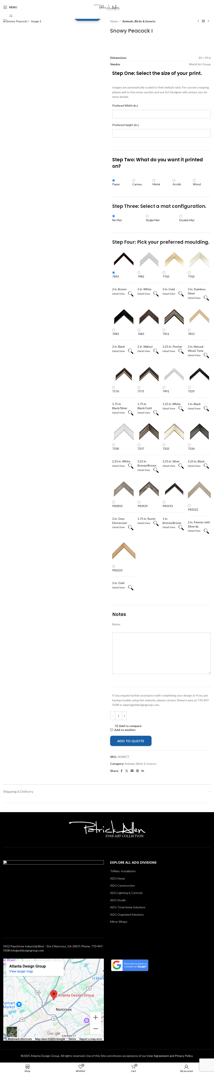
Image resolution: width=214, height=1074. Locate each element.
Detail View (120, 293)
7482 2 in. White (145, 283)
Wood (197, 184)
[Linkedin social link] (142, 771)
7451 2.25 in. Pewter (172, 340)
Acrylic (177, 184)
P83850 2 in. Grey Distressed (119, 514)
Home (114, 21)
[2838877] (22, 21)
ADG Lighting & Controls (126, 893)
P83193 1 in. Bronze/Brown (172, 514)
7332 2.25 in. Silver (171, 455)
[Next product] (208, 21)
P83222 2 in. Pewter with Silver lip (199, 518)
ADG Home (117, 878)
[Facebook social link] (121, 771)
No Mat (117, 220)
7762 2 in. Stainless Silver (197, 285)
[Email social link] (132, 771)
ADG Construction (122, 885)
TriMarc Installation (123, 871)
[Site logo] (107, 7)
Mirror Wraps (118, 921)
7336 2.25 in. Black (196, 455)
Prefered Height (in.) (125, 125)
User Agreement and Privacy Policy (169, 1056)
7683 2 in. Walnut (145, 340)
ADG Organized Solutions (127, 914)
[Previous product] (198, 21)
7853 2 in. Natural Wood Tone (195, 342)
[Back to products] (203, 21)
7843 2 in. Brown (119, 283)
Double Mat (187, 220)
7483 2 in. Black (118, 340)
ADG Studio (118, 900)
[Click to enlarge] (11, 16)
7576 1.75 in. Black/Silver (119, 399)
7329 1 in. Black (194, 397)
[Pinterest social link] (137, 771)
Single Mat (153, 220)
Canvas (137, 184)
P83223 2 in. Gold (118, 576)
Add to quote (130, 741)
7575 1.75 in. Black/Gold (145, 399)
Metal (156, 184)
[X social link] (126, 771)
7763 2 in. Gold (169, 283)
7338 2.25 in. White (121, 455)
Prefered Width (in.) (125, 105)
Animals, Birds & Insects (138, 21)
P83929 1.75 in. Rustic (147, 512)
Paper (116, 184)
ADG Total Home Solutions (127, 907)
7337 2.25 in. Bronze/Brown (147, 457)
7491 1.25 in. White (172, 397)
